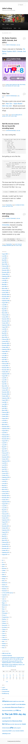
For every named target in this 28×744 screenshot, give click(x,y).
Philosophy (4, 613)
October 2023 (5, 323)
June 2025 (4, 282)
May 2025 (4, 284)
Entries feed (4, 689)
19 (10, 677)
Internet (4, 597)
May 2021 (4, 382)
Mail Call (4, 724)
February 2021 (5, 388)
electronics (8, 707)
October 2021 (5, 371)
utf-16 (7, 116)
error (23, 707)
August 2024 (5, 302)
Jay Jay (18, 44)
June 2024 (4, 306)
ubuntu (22, 730)
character (20, 244)
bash (23, 701)
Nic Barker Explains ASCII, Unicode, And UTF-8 (9, 40)
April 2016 (4, 469)
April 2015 (4, 487)
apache (15, 701)
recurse (3, 206)
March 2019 (4, 424)
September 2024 (5, 300)
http (20, 710)
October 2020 (5, 396)
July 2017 (4, 442)
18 (6, 677)
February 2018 (5, 434)
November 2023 (5, 321)
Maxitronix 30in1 (18, 724)
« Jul (7, 681)
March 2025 (4, 288)
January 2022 (5, 365)
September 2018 (5, 428)
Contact (12, 24)
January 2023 (5, 341)
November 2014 (5, 497)
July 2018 (4, 432)
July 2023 (4, 329)
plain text (20, 114)
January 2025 (5, 292)
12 (10, 675)
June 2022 (4, 355)
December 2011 (5, 546)
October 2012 (5, 528)
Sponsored (14, 84)
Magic (3, 603)
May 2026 (4, 260)
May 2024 (4, 308)
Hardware (4, 588)
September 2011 (5, 552)
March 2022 (4, 361)
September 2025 (5, 276)
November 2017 (5, 438)
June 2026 (4, 258)
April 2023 (4, 335)
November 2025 (5, 272)
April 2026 (4, 262)
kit (8, 718)
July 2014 (4, 505)
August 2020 (5, 400)
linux (20, 721)
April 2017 (4, 449)
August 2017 (5, 440)
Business (4, 568)
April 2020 (4, 408)
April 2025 (4, 286)
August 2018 (5, 430)
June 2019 (4, 422)
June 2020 (4, 404)
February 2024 (5, 315)
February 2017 (5, 453)
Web (21, 84)
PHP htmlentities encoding (8, 215)
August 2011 (5, 554)
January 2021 (5, 390)
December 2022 (5, 343)
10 (3, 675)
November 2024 (5, 296)
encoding (16, 114)
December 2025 (5, 270)
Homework (4, 590)
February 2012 (5, 542)
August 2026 (5, 254)
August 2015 (5, 479)
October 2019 (5, 416)
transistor (18, 730)
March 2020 (4, 410)
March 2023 (4, 337)
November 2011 (5, 548)
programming (5, 730)
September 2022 (5, 349)
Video (18, 84)
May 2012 (4, 536)
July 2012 (4, 534)
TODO (3, 631)
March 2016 (4, 471)
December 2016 (5, 457)
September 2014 (5, 501)
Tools (3, 633)
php (12, 245)
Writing (23, 84)
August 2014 (5, 503)
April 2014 (4, 511)
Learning (4, 601)
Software (4, 623)
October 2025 (5, 274)
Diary (3, 580)
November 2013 (5, 516)
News (3, 609)
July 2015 (4, 481)
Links (19, 28)
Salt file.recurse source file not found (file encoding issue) (10, 126)
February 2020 (5, 412)
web (9, 733)
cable (5, 704)
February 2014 (5, 513)
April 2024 (4, 310)
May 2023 (4, 333)
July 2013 (4, 524)
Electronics (4, 582)
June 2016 (4, 465)
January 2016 (5, 473)
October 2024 (5, 298)
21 (16, 677)
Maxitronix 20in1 (11, 724)
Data (7, 114)
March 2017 (4, 451)
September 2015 (5, 477)
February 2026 (5, 266)
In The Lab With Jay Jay (7, 28)
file (20, 205)
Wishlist (4, 643)
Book (3, 566)
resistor (10, 730)
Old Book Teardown (6, 727)
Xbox (3, 647)
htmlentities (5, 225)
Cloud (3, 572)
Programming (9, 205)
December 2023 (5, 319)
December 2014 (5, 495)
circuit (17, 704)
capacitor (8, 704)
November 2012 (5, 526)
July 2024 (4, 304)
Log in (3, 687)
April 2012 (4, 538)
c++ (3, 704)
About (7, 24)
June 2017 (4, 444)
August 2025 (5, 278)
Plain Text (5, 93)
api (17, 701)
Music (15, 28)
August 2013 (5, 522)
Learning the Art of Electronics (10, 721)
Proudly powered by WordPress (14, 741)
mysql (24, 724)
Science (4, 621)
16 (23, 675)
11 (6, 675)
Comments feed (5, 691)
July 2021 (4, 377)
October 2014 (5, 499)
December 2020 (5, 392)
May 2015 (4, 485)
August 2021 (5, 375)
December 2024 (5, 294)
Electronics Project (16, 707)
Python (22, 205)
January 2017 (5, 455)
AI (2, 560)
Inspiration (4, 594)
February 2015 (5, 491)
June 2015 (4, 483)
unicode (9, 85)
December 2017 (5, 436)
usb (8, 733)
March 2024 (4, 312)
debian (24, 704)
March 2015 (4, 489)
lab (10, 718)
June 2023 (4, 331)
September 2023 (5, 325)
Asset (3, 564)
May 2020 (4, 406)
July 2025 (4, 280)
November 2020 (5, 394)
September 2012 (5, 530)
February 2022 (5, 363)
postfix (15, 727)
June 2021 (4, 379)
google (14, 710)
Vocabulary (4, 639)
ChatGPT (13, 704)
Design (3, 578)
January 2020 (5, 414)
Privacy (3, 615)
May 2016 (4, 467)
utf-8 (12, 85)
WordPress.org (5, 693)
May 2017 (4, 446)
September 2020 (5, 398)
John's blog (7, 8)
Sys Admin (4, 627)
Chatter (7, 84)
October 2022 (5, 347)
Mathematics (5, 605)
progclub (19, 727)
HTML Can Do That (6, 653)
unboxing (4, 733)
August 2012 (5, 532)
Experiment (4, 710)
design (3, 707)
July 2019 (4, 420)
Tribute (3, 635)
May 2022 (4, 357)
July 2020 (4, 402)
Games (3, 584)
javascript (4, 718)
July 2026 (4, 256)
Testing (3, 629)
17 (3, 677)
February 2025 (5, 290)
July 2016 (4, 463)
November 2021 (5, 369)
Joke (3, 599)
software (13, 730)
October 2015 (5, 475)
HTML (17, 710)
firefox (10, 710)
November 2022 (5, 345)
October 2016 (5, 459)
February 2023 (5, 339)
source (9, 206)
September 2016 (5, 461)
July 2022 (4, 353)
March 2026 (4, 264)
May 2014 (4, 509)
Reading (4, 619)
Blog (3, 24)
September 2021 (5, 373)
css (20, 704)
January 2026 (5, 268)
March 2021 (4, 386)
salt (6, 206)
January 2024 (5, 317)
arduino (19, 701)
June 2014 (4, 507)
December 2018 (5, 426)
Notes (11, 84)
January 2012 (5, 544)
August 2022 (5, 351)
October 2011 (5, 550)
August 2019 (5, 418)
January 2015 (5, 493)
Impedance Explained (7, 655)
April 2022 (4, 359)
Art (2, 562)
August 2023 (5, 327)
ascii (6, 85)
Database (4, 576)
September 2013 (5, 520)
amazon (11, 701)
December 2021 (5, 367)
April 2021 (4, 384)
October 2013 (5, 518)
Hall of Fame (5, 586)
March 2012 (4, 540)
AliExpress (5, 701)
